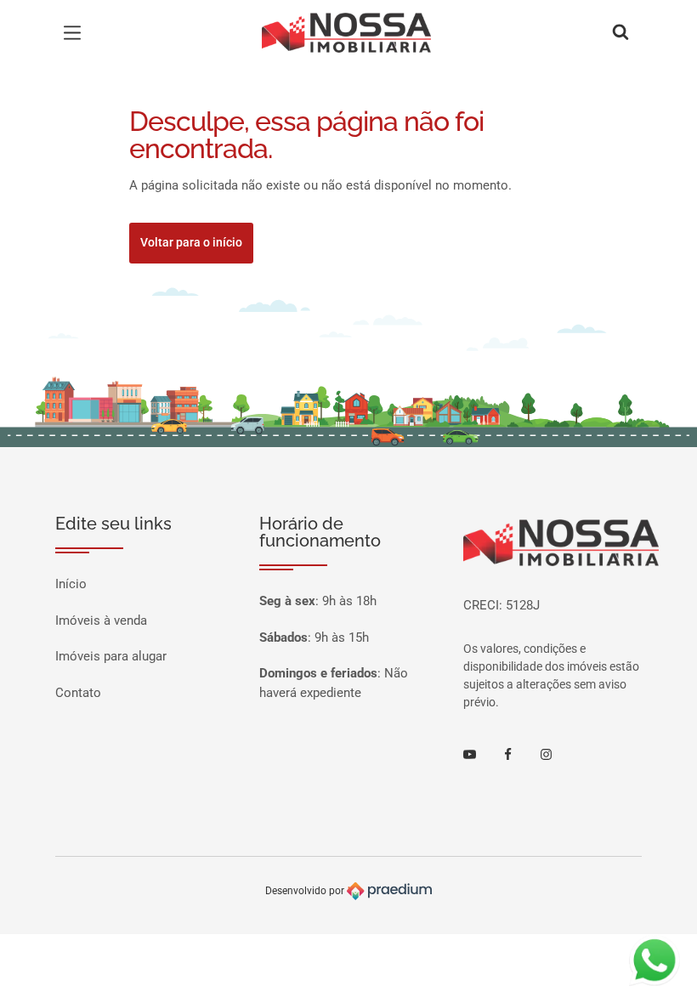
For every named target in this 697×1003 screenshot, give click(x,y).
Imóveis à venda (101, 620)
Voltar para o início (191, 242)
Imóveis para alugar (111, 656)
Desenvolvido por (306, 891)
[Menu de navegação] (76, 33)
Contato (78, 692)
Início (71, 584)
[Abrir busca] (621, 33)
